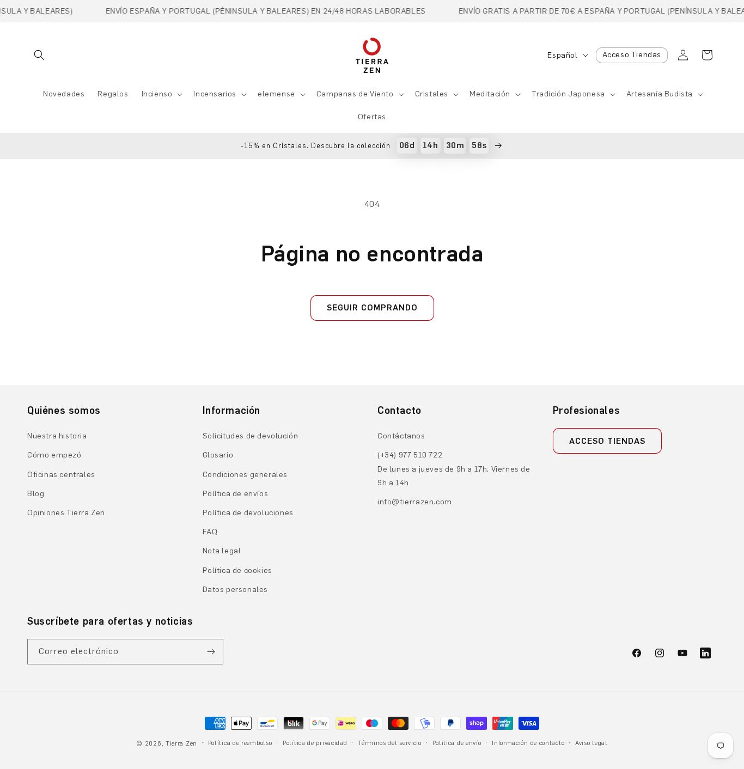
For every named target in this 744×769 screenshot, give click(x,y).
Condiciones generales (245, 474)
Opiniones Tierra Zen (66, 512)
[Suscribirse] (211, 651)
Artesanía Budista (659, 94)
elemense (276, 94)
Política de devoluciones (248, 512)
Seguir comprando (372, 308)
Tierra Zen (181, 743)
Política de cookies (237, 570)
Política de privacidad (315, 743)
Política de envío (456, 743)
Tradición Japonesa (568, 94)
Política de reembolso (240, 743)
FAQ (210, 531)
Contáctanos (401, 436)
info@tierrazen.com (414, 501)
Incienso (157, 94)
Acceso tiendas (607, 441)
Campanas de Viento (355, 94)
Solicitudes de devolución (250, 436)
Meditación (489, 94)
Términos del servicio (390, 743)
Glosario (218, 455)
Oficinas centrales (61, 474)
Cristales (431, 94)
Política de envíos (236, 493)
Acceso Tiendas (631, 54)
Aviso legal (591, 743)
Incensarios (214, 94)
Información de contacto (528, 743)
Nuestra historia (57, 436)
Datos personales (236, 589)
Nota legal (222, 551)
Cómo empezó (54, 455)
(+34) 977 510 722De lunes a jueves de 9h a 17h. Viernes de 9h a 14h (453, 468)
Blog (35, 493)
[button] (39, 55)
